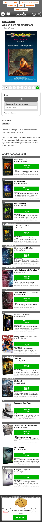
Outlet (15, 2)
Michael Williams (8, 28)
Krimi (21, 6)
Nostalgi (5, 123)
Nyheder (7, 2)
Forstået (20, 517)
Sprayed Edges (21, 9)
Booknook (30, 6)
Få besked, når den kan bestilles (16, 104)
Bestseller (12, 6)
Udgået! (21, 99)
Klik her (5, 512)
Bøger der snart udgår (29, 2)
